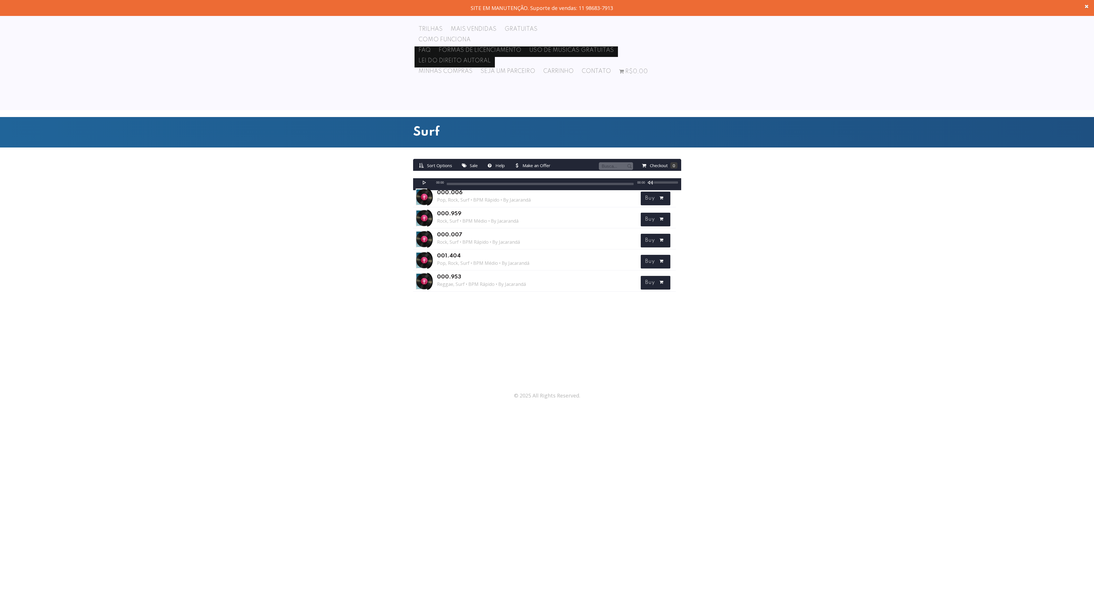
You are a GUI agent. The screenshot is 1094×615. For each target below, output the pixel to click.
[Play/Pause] (424, 182)
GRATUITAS (521, 29)
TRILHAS (431, 29)
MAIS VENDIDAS (474, 29)
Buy (650, 198)
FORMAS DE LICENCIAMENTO (480, 50)
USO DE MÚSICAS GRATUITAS (571, 50)
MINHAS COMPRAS (446, 71)
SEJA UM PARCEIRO (508, 71)
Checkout (662, 165)
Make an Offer (535, 165)
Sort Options (439, 165)
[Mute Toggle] (650, 182)
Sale (473, 165)
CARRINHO (558, 71)
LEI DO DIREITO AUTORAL (455, 61)
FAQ (425, 50)
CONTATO (596, 71)
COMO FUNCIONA (445, 40)
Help (499, 165)
